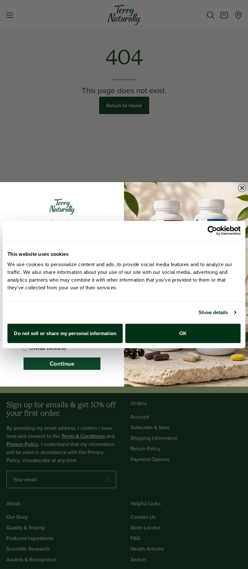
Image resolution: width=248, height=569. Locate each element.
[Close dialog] (242, 188)
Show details (213, 312)
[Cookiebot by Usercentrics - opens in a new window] (212, 231)
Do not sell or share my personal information (65, 333)
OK (183, 333)
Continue (62, 363)
